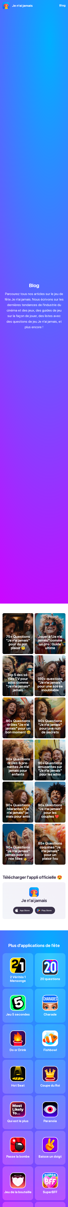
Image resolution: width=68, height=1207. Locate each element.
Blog (62, 5)
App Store (25, 910)
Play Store (47, 910)
